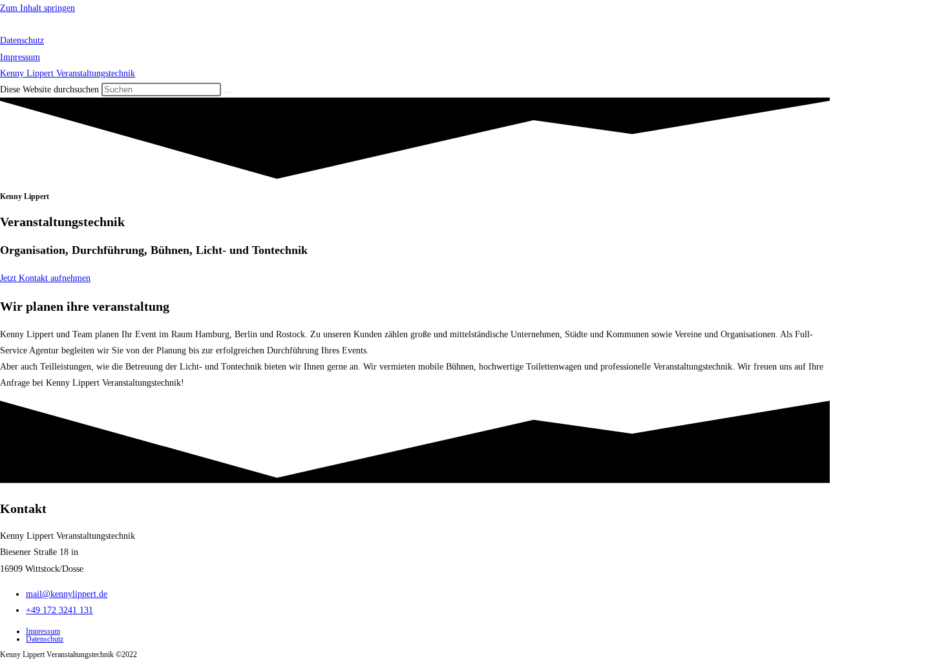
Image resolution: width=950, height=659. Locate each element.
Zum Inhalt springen (37, 8)
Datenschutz (22, 40)
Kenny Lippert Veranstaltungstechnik (85, 24)
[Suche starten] (228, 92)
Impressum (20, 57)
